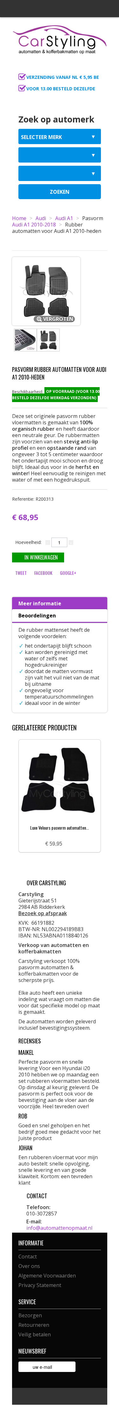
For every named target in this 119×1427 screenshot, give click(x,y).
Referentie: (33, 499)
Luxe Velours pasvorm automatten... (59, 827)
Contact (27, 1256)
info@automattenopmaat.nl (59, 1227)
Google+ (68, 572)
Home (19, 218)
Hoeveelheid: (28, 542)
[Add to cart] (69, 844)
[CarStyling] (59, 38)
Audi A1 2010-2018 (34, 224)
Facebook (43, 572)
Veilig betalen (34, 1334)
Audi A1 (64, 218)
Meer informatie (39, 603)
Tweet (21, 572)
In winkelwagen (41, 557)
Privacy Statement (39, 1285)
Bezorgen (30, 1315)
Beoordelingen (37, 615)
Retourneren (33, 1324)
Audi (41, 218)
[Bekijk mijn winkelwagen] (100, 68)
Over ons (29, 1266)
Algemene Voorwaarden (47, 1275)
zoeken (59, 191)
